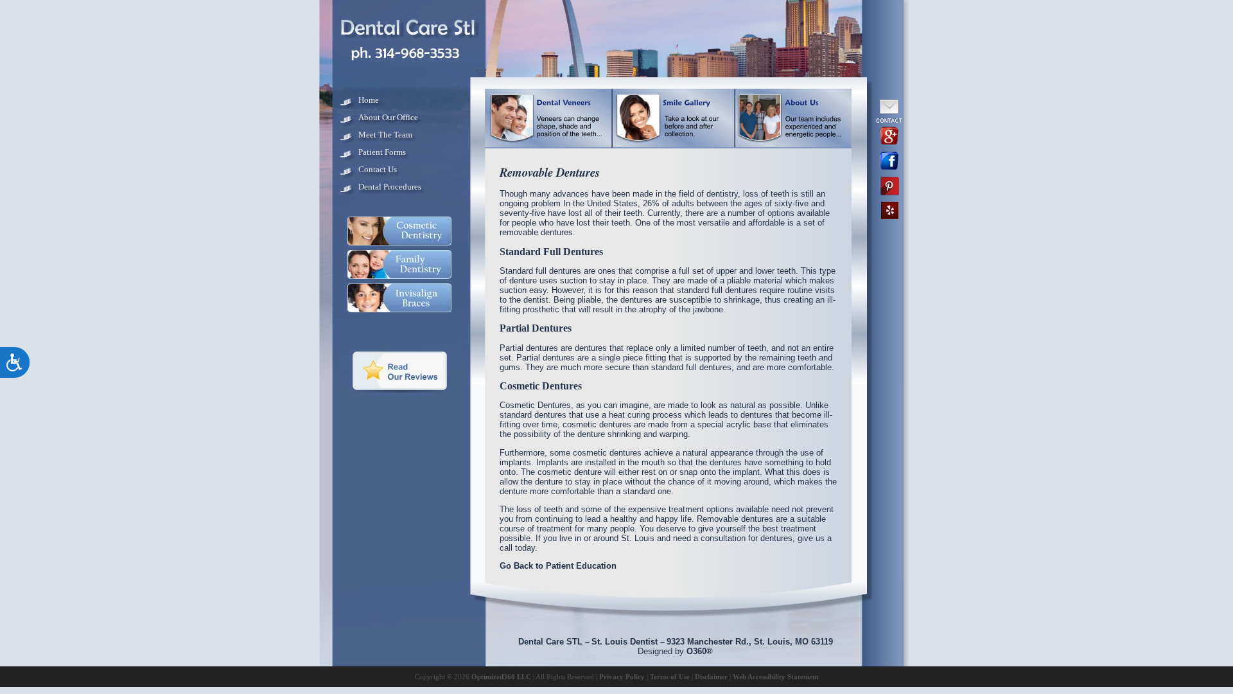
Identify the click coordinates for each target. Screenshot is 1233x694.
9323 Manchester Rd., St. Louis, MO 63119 (750, 641)
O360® (699, 651)
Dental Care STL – (554, 641)
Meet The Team (385, 134)
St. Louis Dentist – (628, 641)
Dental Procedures (389, 186)
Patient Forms (382, 152)
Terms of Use (670, 677)
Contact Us (377, 169)
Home (368, 100)
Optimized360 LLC (501, 677)
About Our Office (388, 117)
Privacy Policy (622, 677)
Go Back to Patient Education (558, 566)
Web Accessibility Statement (776, 677)
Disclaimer (711, 677)
